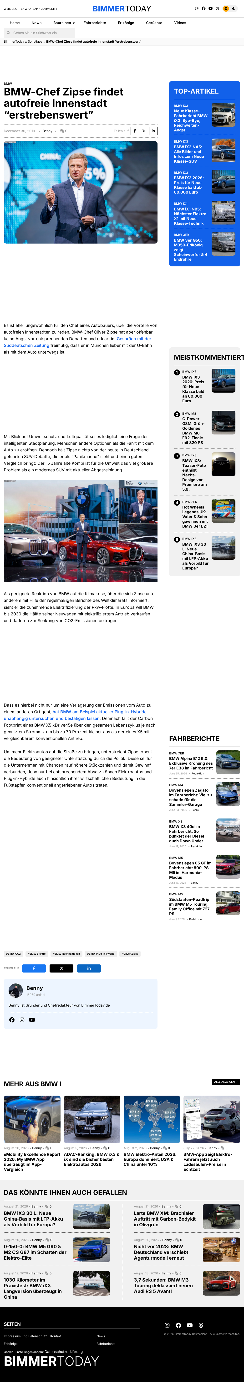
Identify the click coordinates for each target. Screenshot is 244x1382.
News (36, 22)
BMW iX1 (180, 203)
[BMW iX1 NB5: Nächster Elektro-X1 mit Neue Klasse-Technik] (223, 213)
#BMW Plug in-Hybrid (101, 953)
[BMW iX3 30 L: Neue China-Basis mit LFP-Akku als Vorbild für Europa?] (223, 548)
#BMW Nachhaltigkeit (66, 953)
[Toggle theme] (230, 8)
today (122, 8)
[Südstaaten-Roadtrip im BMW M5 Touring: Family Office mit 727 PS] (228, 903)
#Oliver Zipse (130, 953)
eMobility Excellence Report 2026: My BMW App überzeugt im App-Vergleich (32, 1162)
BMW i (9, 83)
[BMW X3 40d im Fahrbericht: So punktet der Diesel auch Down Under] (228, 830)
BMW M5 (176, 858)
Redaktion (198, 773)
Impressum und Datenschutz (25, 1336)
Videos (180, 22)
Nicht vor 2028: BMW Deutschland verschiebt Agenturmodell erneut (161, 1252)
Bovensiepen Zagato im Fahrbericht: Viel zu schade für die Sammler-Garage (190, 797)
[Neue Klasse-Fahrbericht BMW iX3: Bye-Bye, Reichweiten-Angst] (223, 115)
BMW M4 (176, 785)
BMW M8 (189, 413)
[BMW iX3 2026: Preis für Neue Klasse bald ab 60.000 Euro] (223, 182)
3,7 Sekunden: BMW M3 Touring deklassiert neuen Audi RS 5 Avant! (163, 1285)
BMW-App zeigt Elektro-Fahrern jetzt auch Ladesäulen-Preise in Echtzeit (207, 1162)
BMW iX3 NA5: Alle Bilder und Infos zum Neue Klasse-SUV (189, 154)
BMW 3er (181, 235)
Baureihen (62, 22)
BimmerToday (14, 41)
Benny (47, 131)
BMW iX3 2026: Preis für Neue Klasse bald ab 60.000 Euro (189, 185)
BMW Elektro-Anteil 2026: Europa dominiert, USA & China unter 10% (150, 1159)
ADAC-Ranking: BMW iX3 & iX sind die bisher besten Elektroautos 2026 (91, 1159)
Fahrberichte (95, 22)
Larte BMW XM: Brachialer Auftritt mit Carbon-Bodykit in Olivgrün (165, 1218)
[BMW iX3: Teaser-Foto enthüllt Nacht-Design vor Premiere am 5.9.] (223, 464)
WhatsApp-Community (40, 8)
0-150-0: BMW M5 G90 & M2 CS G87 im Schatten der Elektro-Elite (35, 1252)
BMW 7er (176, 753)
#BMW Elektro (37, 953)
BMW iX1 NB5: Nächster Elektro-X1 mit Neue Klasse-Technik (191, 216)
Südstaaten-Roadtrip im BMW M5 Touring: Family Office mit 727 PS (189, 906)
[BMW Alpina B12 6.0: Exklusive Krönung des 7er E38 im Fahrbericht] (228, 762)
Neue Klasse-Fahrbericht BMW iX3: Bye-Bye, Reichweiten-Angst (191, 120)
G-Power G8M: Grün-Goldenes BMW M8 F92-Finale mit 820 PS (193, 430)
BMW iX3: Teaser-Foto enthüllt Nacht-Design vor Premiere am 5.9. (194, 475)
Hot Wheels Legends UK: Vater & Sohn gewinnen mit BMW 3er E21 (195, 517)
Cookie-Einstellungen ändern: (24, 1352)
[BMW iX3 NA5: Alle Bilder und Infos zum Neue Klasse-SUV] (223, 150)
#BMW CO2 (13, 953)
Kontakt (55, 1336)
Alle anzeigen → (226, 1081)
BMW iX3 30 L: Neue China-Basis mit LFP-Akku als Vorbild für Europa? (195, 556)
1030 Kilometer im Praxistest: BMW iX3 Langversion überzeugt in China (33, 1288)
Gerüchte (154, 22)
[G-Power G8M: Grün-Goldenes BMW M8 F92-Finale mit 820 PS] (223, 422)
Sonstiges (35, 41)
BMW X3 (175, 821)
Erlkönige (126, 22)
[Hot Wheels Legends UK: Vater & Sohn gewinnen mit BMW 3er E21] (223, 511)
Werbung (10, 8)
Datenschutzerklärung (64, 1351)
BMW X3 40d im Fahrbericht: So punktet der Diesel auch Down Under (186, 833)
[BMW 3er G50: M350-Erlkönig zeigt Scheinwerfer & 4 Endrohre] (223, 244)
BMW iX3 (181, 106)
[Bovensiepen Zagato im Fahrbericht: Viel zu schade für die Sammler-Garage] (228, 794)
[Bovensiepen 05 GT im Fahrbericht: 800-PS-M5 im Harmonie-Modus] (228, 867)
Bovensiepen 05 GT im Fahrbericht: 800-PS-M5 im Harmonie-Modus (190, 870)
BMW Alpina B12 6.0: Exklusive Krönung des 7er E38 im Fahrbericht (191, 763)
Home (15, 22)
